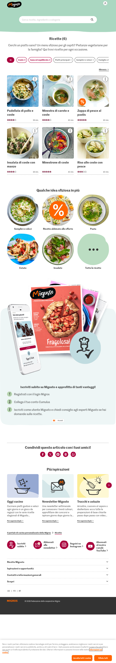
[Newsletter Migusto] (58, 498)
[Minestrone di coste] (58, 151)
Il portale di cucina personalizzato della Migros (29, 533)
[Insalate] (58, 251)
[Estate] (23, 251)
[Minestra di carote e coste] (58, 100)
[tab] (58, 562)
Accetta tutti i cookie (82, 658)
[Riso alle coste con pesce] (93, 151)
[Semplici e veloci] (23, 212)
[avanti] (109, 485)
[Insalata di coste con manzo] (23, 151)
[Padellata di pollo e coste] (23, 100)
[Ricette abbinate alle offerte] (58, 212)
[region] (58, 651)
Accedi (60, 420)
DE (8, 591)
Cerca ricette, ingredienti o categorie (58, 19)
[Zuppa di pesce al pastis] (93, 100)
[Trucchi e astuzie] (93, 498)
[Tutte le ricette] (93, 251)
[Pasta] (93, 212)
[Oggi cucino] (23, 498)
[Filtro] (10, 60)
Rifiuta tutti (103, 658)
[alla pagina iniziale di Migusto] (14, 3)
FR (14, 591)
